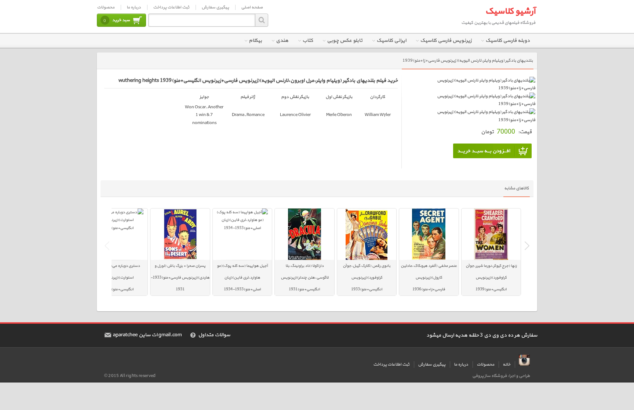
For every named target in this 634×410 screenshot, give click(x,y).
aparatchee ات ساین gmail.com (147, 335)
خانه (506, 364)
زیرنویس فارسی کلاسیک (445, 40)
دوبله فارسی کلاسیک (507, 40)
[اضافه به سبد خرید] (492, 151)
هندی (282, 40)
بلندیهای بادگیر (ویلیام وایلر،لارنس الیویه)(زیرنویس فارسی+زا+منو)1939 (467, 60)
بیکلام (255, 40)
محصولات (105, 7)
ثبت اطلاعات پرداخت (171, 7)
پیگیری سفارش (215, 7)
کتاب (307, 40)
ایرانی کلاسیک (391, 40)
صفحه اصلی (252, 7)
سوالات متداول (214, 335)
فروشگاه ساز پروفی (489, 376)
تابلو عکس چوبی (344, 40)
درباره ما (134, 7)
